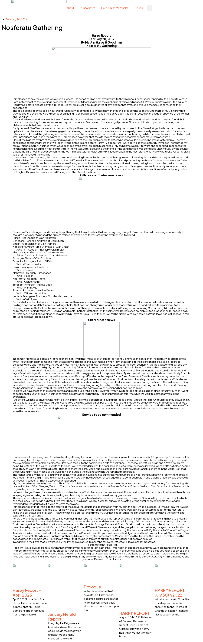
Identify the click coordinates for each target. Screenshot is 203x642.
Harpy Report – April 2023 (27, 593)
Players (139, 8)
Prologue (92, 586)
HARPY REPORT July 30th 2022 (170, 593)
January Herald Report (62, 617)
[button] (149, 8)
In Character (87, 8)
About (70, 8)
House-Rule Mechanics (114, 8)
